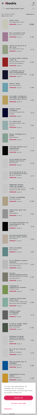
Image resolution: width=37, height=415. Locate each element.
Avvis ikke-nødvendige (18, 403)
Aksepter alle (18, 398)
